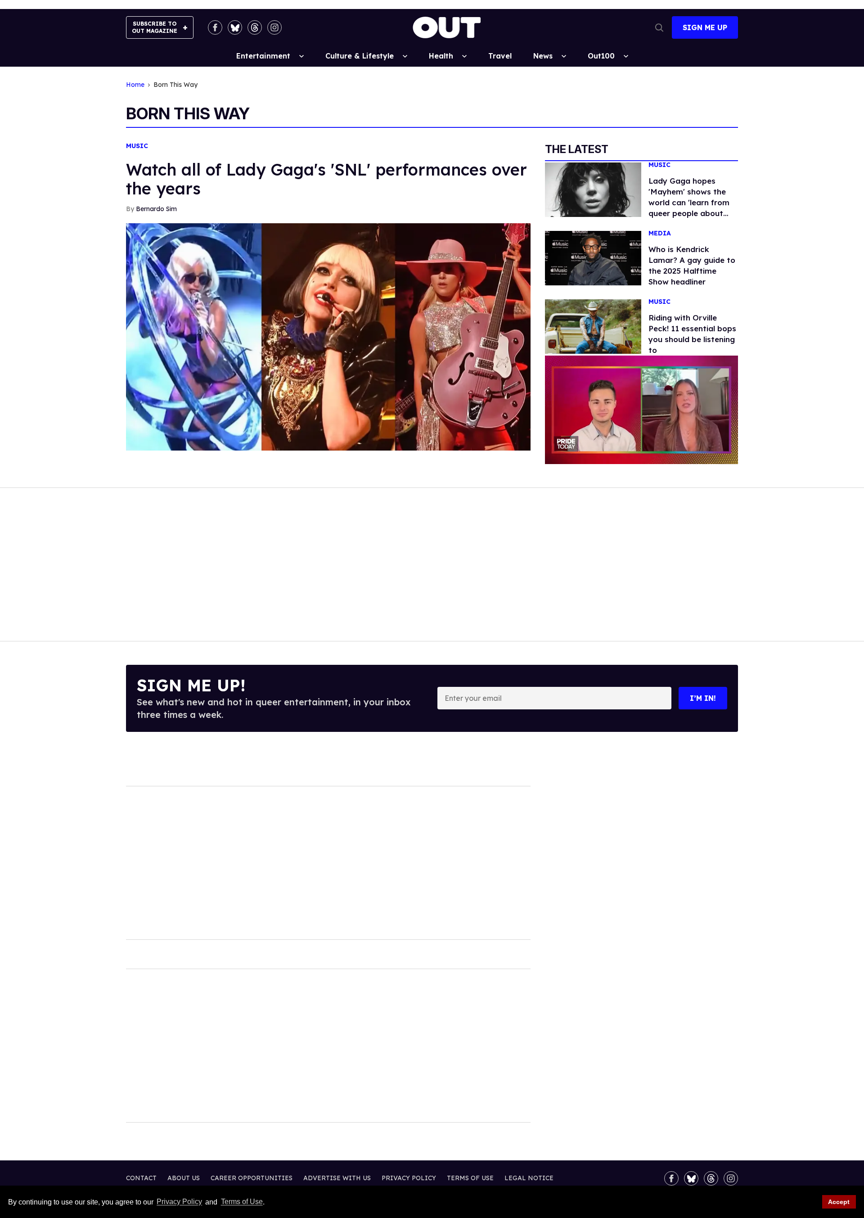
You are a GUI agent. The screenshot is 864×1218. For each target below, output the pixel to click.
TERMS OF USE (470, 1178)
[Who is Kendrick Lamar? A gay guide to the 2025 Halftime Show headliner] (593, 257)
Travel (500, 55)
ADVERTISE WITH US (337, 1178)
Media (659, 233)
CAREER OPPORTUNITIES (251, 1178)
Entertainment (263, 55)
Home (135, 85)
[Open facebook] (215, 27)
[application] (641, 410)
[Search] (659, 27)
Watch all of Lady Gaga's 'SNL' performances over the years (326, 178)
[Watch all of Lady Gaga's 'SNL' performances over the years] (328, 336)
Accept (839, 1201)
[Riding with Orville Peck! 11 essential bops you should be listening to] (593, 325)
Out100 (601, 55)
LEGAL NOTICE (529, 1178)
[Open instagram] (274, 27)
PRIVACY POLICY (409, 1178)
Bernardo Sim (156, 208)
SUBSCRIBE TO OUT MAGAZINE (154, 27)
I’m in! (703, 698)
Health (441, 55)
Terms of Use (241, 1202)
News (543, 55)
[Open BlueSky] (235, 27)
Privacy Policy (179, 1202)
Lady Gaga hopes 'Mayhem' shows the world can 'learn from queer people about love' (688, 202)
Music (137, 146)
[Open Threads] (255, 27)
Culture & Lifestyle (359, 55)
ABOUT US (183, 1178)
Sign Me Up (705, 27)
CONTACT (141, 1178)
